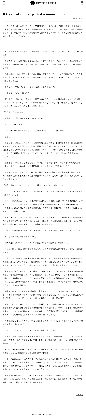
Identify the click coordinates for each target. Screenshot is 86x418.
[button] (79, 337)
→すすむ (79, 394)
